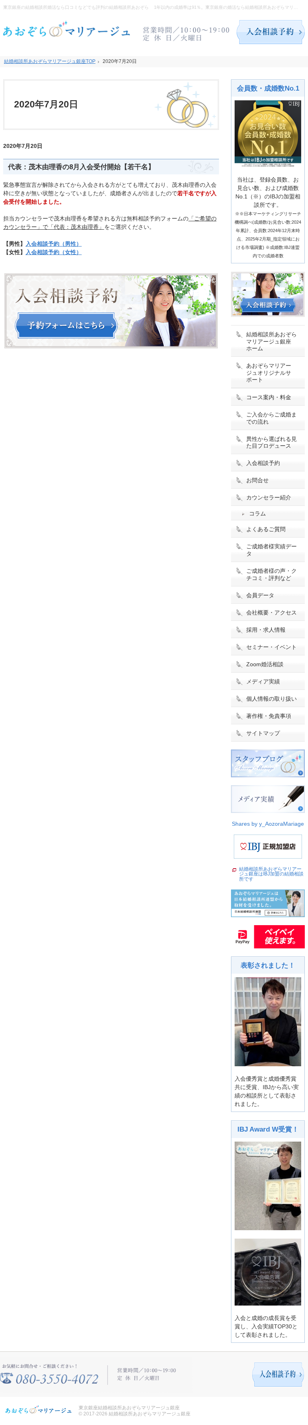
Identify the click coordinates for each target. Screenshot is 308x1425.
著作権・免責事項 (268, 716)
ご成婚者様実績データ (271, 550)
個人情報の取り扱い (271, 698)
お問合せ (257, 480)
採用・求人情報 (266, 630)
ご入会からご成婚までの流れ (271, 418)
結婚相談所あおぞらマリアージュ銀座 (149, 1414)
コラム (257, 513)
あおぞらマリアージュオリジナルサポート (268, 372)
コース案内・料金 (268, 397)
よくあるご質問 (266, 529)
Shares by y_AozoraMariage (268, 824)
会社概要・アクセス (271, 612)
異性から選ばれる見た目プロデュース (271, 442)
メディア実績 (263, 681)
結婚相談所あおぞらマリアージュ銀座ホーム (271, 341)
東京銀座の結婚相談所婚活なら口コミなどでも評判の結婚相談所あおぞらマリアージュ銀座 (93, 7)
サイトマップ (263, 733)
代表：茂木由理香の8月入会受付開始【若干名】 (81, 167)
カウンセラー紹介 (268, 497)
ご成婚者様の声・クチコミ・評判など (271, 574)
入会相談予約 (263, 463)
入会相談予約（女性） (54, 252)
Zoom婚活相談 (265, 664)
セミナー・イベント (271, 647)
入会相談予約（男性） (54, 244)
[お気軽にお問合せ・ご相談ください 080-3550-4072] (186, 32)
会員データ (260, 595)
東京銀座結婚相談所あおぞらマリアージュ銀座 (129, 1408)
